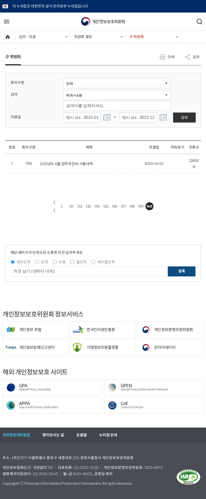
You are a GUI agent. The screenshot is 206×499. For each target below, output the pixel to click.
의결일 (16, 117)
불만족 (81, 262)
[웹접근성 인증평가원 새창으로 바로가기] (188, 477)
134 (97, 206)
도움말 (81, 435)
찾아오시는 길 (53, 435)
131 (71, 206)
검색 (14, 94)
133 (88, 206)
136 (114, 206)
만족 (44, 262)
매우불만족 (106, 262)
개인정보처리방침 (16, 435)
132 (79, 206)
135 (105, 206)
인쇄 (171, 57)
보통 (62, 262)
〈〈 (53, 206)
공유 (196, 57)
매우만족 (24, 262)
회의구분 (17, 82)
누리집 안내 (108, 435)
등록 (181, 271)
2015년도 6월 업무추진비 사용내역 (66, 163)
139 (140, 206)
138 (132, 206)
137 (123, 206)
